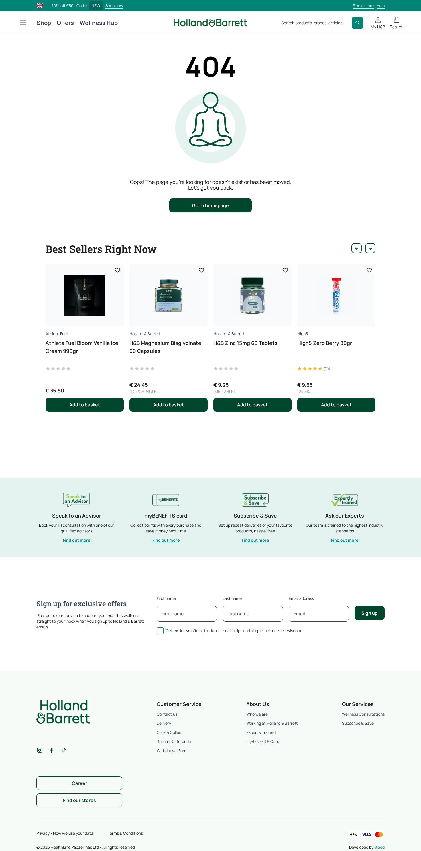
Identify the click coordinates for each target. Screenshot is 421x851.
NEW (95, 5)
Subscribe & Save (358, 723)
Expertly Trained (261, 732)
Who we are (257, 714)
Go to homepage (210, 205)
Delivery (164, 723)
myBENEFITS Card (262, 741)
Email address (301, 598)
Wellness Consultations (363, 714)
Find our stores (79, 800)
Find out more (76, 540)
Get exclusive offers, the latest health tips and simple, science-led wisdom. (234, 630)
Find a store (363, 5)
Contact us (167, 714)
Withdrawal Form (172, 750)
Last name (232, 598)
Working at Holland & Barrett (272, 723)
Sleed (379, 847)
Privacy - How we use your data (64, 833)
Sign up (369, 613)
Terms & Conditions (125, 833)
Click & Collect (170, 732)
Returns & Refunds (174, 741)
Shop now (114, 5)
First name (166, 598)
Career (79, 783)
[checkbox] (160, 630)
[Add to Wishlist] (117, 270)
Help (381, 5)
